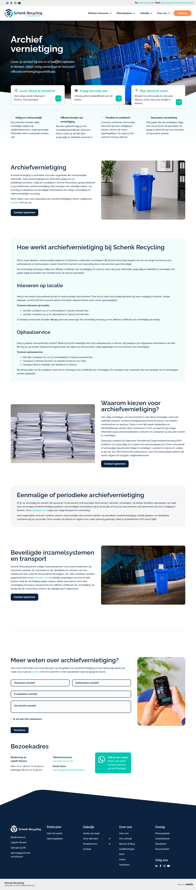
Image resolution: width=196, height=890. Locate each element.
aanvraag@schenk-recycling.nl (177, 2)
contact (15, 202)
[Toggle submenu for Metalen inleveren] (110, 13)
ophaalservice (39, 510)
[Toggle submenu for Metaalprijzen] (134, 13)
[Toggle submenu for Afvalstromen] (109, 844)
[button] (7, 3)
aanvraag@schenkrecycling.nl (68, 770)
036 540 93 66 (146, 2)
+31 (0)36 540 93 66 (63, 761)
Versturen (19, 730)
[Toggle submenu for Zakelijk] (151, 13)
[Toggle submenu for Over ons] (169, 13)
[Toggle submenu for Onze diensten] (109, 838)
